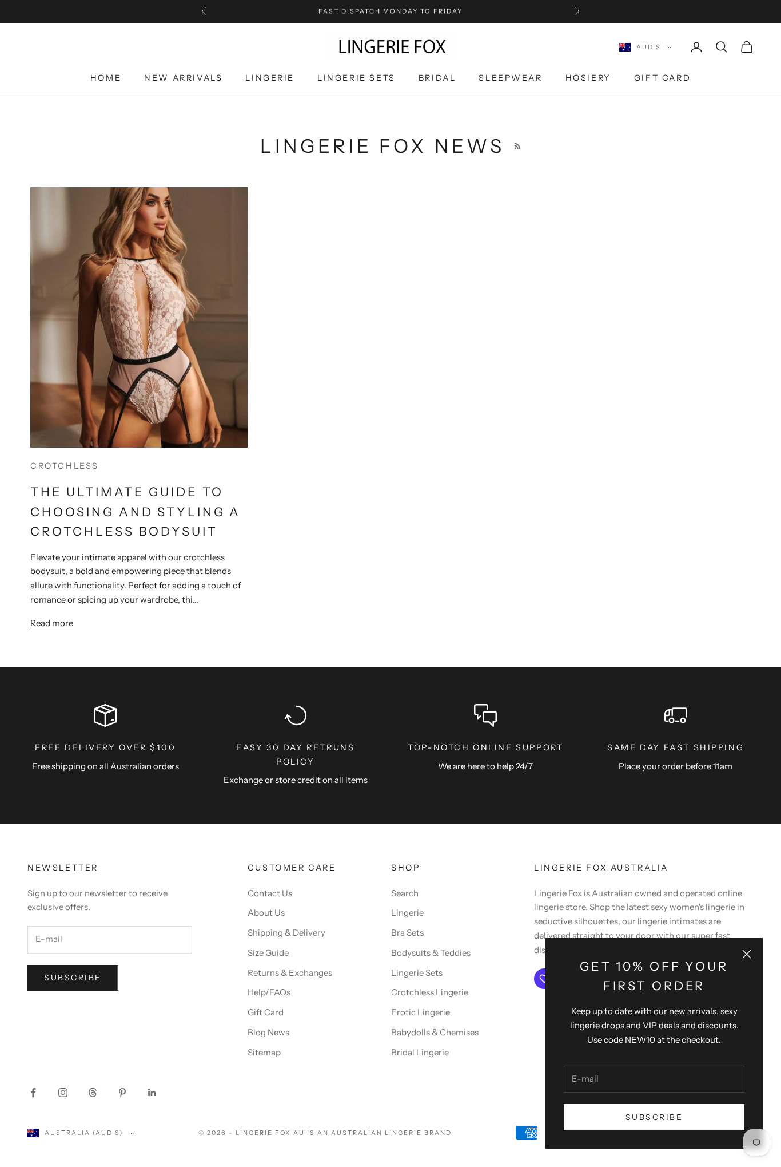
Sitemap (264, 1052)
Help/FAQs (269, 992)
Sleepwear (510, 78)
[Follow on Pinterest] (122, 1092)
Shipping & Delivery (286, 932)
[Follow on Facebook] (33, 1092)
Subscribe (654, 1117)
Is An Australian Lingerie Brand (379, 1133)
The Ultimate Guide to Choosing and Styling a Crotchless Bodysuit (135, 511)
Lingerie (269, 78)
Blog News (268, 1032)
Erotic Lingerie (420, 1012)
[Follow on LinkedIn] (152, 1092)
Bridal (437, 78)
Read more (51, 623)
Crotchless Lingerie (429, 992)
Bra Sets (407, 932)
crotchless (64, 466)
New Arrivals (183, 78)
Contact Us (270, 893)
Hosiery (588, 78)
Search (405, 893)
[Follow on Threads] (92, 1092)
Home (105, 78)
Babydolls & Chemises (435, 1032)
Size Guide (268, 952)
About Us (266, 912)
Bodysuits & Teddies (431, 952)
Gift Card (662, 78)
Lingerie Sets (356, 78)
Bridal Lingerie (420, 1052)
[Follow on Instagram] (63, 1092)
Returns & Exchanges (290, 972)
